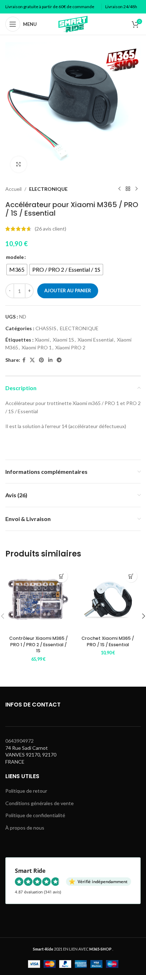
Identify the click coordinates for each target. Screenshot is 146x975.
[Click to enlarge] (19, 164)
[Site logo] (73, 24)
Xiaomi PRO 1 (37, 347)
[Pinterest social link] (41, 360)
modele (15, 257)
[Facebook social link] (24, 360)
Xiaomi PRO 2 (70, 347)
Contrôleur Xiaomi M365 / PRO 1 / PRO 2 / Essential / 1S (38, 644)
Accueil (13, 189)
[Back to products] (128, 189)
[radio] (17, 269)
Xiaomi (42, 340)
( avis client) (50, 229)
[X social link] (32, 360)
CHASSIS (45, 328)
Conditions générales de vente (39, 803)
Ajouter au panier (67, 290)
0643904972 (19, 741)
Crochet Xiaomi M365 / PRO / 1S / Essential (108, 641)
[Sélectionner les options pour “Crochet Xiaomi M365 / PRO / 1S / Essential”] (131, 576)
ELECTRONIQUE (48, 189)
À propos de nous (24, 828)
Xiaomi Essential (95, 340)
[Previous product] (119, 189)
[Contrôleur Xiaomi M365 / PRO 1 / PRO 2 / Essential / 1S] (38, 599)
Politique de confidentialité (35, 815)
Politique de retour (26, 791)
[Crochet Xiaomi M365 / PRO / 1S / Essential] (108, 599)
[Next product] (136, 189)
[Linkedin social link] (50, 360)
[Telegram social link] (59, 360)
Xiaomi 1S (63, 340)
